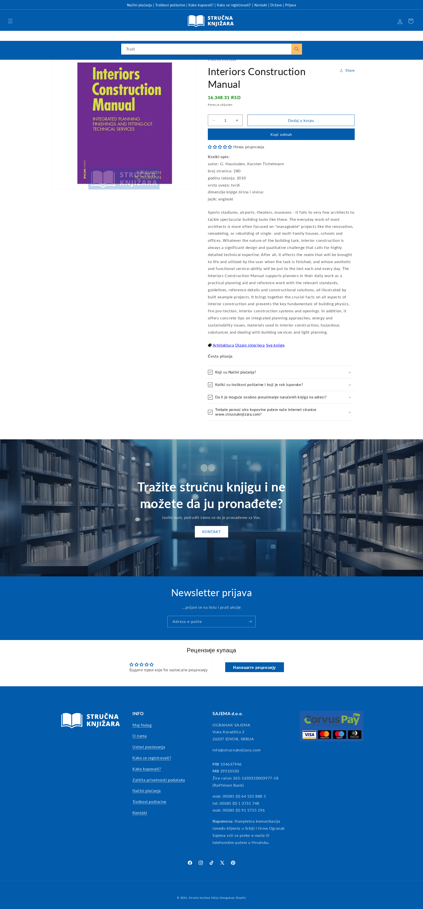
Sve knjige (275, 345)
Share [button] (350, 70)
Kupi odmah (281, 134)
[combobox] (211, 49)
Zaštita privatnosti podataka (158, 779)
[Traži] (296, 49)
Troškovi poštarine (170, 5)
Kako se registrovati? (234, 5)
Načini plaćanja (139, 5)
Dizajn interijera (250, 345)
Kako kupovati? (200, 5)
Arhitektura (223, 345)
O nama (139, 736)
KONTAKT (211, 531)
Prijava (290, 5)
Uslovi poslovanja (148, 746)
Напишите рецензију (254, 667)
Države (276, 5)
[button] (10, 21)
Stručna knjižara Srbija (204, 897)
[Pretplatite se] (250, 621)
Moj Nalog (142, 725)
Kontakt (260, 5)
